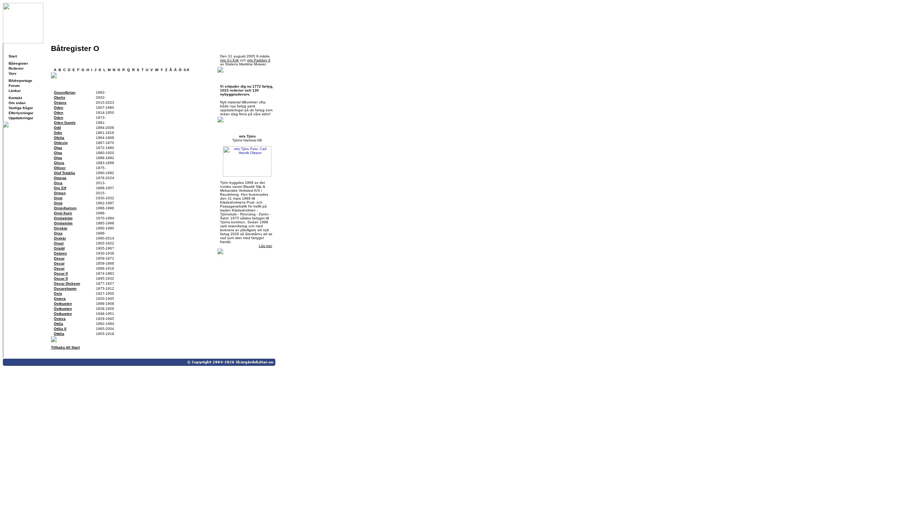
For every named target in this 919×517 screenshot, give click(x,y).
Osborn (60, 253)
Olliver (60, 168)
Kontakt (15, 98)
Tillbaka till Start (65, 347)
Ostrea (60, 319)
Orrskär (60, 228)
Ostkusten (63, 304)
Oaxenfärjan (64, 92)
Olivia (59, 163)
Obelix (59, 97)
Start (13, 56)
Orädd (59, 248)
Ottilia (59, 334)
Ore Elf (60, 188)
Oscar (59, 258)
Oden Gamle (65, 123)
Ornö (58, 198)
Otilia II (60, 329)
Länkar (15, 91)
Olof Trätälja (64, 173)
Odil (57, 128)
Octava (60, 102)
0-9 (186, 70)
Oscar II (61, 273)
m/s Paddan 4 (258, 60)
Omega (60, 178)
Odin (58, 133)
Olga (58, 148)
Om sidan (17, 103)
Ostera (60, 299)
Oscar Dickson (67, 283)
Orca (58, 183)
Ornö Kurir (63, 213)
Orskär (60, 238)
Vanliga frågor (21, 108)
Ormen (60, 193)
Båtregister (18, 63)
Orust (59, 243)
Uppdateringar (21, 118)
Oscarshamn (65, 288)
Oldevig (60, 143)
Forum (14, 86)
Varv (13, 73)
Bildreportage (20, 81)
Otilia (58, 324)
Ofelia (59, 138)
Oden (58, 108)
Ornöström (63, 218)
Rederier (16, 68)
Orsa (58, 233)
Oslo (58, 293)
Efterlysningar (21, 113)
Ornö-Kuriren (65, 208)
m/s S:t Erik (229, 60)
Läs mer (265, 246)
